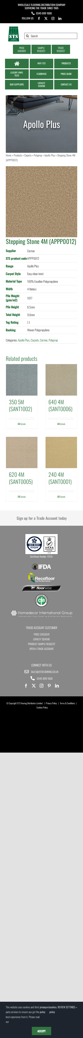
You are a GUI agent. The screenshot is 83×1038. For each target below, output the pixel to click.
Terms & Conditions (67, 703)
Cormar (43, 340)
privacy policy (43, 1009)
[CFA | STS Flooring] (41, 595)
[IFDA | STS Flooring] (41, 565)
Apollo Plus (49, 155)
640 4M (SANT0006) (60, 405)
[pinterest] (49, 686)
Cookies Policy (42, 707)
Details (23, 424)
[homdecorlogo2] (41, 611)
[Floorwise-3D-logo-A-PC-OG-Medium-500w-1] (41, 586)
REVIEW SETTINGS (66, 1007)
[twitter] (45, 18)
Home (8, 155)
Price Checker (41, 634)
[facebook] (39, 18)
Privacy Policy (51, 703)
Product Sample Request (41, 644)
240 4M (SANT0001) (60, 477)
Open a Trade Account (42, 649)
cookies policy (53, 1009)
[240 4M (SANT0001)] (61, 452)
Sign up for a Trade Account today (42, 518)
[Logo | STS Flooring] (13, 27)
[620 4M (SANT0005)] (21, 452)
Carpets (27, 155)
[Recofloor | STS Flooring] (41, 574)
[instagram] (52, 18)
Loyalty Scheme (41, 639)
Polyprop (38, 155)
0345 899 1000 (44, 13)
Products (18, 155)
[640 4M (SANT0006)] (61, 379)
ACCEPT (41, 1031)
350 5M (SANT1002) (20, 405)
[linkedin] (59, 18)
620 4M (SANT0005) (21, 477)
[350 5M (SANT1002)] (21, 379)
